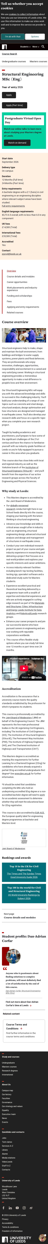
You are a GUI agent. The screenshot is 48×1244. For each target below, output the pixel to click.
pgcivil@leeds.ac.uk (11, 254)
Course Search (9, 54)
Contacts (6, 1170)
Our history (6, 1094)
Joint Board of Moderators (19, 717)
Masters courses (9, 1067)
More (34, 47)
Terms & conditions (10, 1227)
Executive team (9, 1114)
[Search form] (43, 46)
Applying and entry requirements (23, 307)
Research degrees (10, 1071)
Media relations (8, 1158)
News (4, 1118)
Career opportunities (17, 282)
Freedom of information (12, 1231)
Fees (9, 301)
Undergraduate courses (14, 61)
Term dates (7, 1142)
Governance (7, 1102)
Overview (11, 271)
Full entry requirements (13, 206)
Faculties (6, 1098)
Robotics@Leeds (28, 613)
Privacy (5, 1219)
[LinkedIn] (10, 1208)
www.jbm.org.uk (22, 773)
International (7, 1074)
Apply (9, 95)
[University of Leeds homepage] (4, 46)
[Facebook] (3, 1208)
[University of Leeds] (16, 1240)
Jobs (4, 1138)
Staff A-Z (6, 1166)
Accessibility (7, 1223)
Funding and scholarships (19, 296)
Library (5, 1150)
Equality (5, 1110)
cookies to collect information (24, 14)
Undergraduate (8, 1063)
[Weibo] (31, 1208)
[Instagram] (24, 1208)
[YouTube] (17, 1208)
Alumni (5, 1154)
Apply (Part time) (14, 105)
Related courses (15, 312)
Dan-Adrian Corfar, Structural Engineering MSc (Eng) (23, 992)
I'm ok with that (12, 36)
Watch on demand (17, 142)
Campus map (7, 1090)
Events (5, 1122)
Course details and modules (21, 276)
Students (24, 47)
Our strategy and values (12, 1106)
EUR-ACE (39, 812)
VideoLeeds (7, 1162)
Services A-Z (7, 1146)
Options (35, 36)
